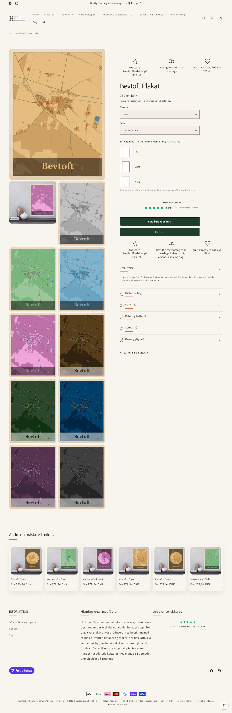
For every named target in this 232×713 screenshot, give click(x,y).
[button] (204, 18)
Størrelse (124, 107)
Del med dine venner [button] (135, 352)
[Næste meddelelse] (157, 3)
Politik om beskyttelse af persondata (139, 701)
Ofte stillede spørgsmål (23, 622)
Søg (11, 635)
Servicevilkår (167, 701)
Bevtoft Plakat (18, 579)
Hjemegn (78, 701)
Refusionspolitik (110, 701)
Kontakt (13, 628)
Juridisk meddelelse (205, 701)
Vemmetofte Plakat (57, 579)
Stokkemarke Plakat (201, 579)
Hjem (11, 33)
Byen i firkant (20, 33)
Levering (142, 100)
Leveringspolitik (184, 701)
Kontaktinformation (117, 704)
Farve (122, 123)
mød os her (61, 701)
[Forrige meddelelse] (74, 3)
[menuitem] (36, 14)
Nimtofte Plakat (127, 579)
